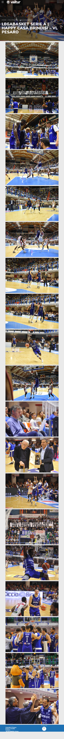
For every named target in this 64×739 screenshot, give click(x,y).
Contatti (8, 727)
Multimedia (13, 20)
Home (4, 20)
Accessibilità (10, 731)
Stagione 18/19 (25, 20)
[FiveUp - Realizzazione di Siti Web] (44, 728)
